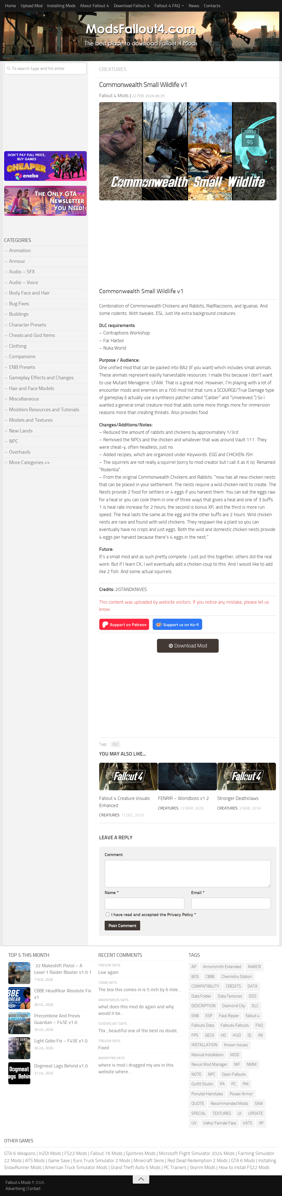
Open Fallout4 (234, 1074)
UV (194, 1123)
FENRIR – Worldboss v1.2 (183, 798)
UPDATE (255, 1113)
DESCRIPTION (203, 1005)
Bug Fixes (19, 304)
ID (249, 1035)
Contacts (212, 5)
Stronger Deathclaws (238, 798)
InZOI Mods (50, 1153)
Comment (114, 854)
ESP (208, 1015)
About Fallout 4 (94, 5)
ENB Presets (22, 367)
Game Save (59, 1160)
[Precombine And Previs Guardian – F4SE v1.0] (19, 1023)
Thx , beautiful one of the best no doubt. (138, 1030)
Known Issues (236, 1044)
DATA (252, 986)
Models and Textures (31, 420)
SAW (259, 1103)
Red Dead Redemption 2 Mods (197, 1160)
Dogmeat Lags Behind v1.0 (61, 1066)
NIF (237, 1064)
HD (223, 1035)
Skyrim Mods (202, 1167)
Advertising (15, 1188)
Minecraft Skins (149, 1160)
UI (240, 1113)
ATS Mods (35, 1160)
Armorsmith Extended (222, 966)
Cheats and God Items (32, 335)
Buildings (18, 314)
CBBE (210, 976)
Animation (20, 250)
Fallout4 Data (202, 1025)
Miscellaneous (24, 399)
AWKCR (254, 966)
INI (260, 1035)
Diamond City (233, 1005)
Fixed (103, 1047)
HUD (237, 1035)
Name (112, 892)
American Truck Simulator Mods (76, 1167)
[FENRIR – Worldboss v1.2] (187, 777)
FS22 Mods (75, 1153)
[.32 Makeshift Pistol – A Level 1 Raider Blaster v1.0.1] (19, 973)
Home (10, 5)
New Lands (20, 431)
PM (246, 1083)
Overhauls (19, 452)
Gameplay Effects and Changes (41, 378)
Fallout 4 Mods (18, 1182)
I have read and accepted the (153, 914)
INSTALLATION (204, 1044)
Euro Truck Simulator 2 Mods (101, 1160)
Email (198, 892)
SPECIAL (198, 1113)
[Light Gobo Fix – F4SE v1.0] (19, 1048)
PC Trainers (175, 1167)
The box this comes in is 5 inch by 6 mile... (139, 989)
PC (233, 1083)
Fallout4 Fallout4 (235, 1025)
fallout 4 (252, 1015)
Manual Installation (207, 1054)
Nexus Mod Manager (209, 1064)
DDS (252, 996)
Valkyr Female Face (219, 1123)
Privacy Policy (180, 914)
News (194, 5)
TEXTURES (222, 1113)
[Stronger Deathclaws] (246, 777)
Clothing (17, 346)
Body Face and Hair (29, 293)
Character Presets (27, 325)
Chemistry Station (236, 976)
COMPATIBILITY (205, 986)
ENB (195, 1015)
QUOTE (197, 1103)
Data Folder (201, 996)
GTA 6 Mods (243, 1160)
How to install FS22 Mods (244, 1167)
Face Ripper (229, 1015)
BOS (195, 976)
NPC (13, 441)
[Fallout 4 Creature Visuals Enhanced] (128, 777)
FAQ (259, 1025)
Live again (108, 972)
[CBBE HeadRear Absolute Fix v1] (19, 998)
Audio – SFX (22, 272)
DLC (115, 744)
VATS (247, 1123)
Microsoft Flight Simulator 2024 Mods (197, 1153)
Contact (34, 1188)
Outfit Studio (202, 1083)
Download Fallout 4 (132, 5)
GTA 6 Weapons (20, 1153)
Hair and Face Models (31, 388)
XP (261, 1123)
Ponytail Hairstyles (207, 1093)
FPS (194, 1035)
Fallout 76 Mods (106, 1153)
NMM (252, 1064)
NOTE (196, 1074)
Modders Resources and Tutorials (44, 410)
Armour (17, 261)
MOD (234, 1054)
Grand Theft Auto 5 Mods (136, 1167)
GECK (209, 1035)
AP (193, 966)
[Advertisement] (187, 245)
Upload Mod (31, 5)
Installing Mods (61, 5)
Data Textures (230, 996)
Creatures (112, 69)
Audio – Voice (23, 282)
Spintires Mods (141, 1153)
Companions (22, 356)
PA (222, 1083)
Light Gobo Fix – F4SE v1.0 (61, 1041)
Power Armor (241, 1093)
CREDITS (233, 986)
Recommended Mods (229, 1103)
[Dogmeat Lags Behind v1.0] (19, 1073)
